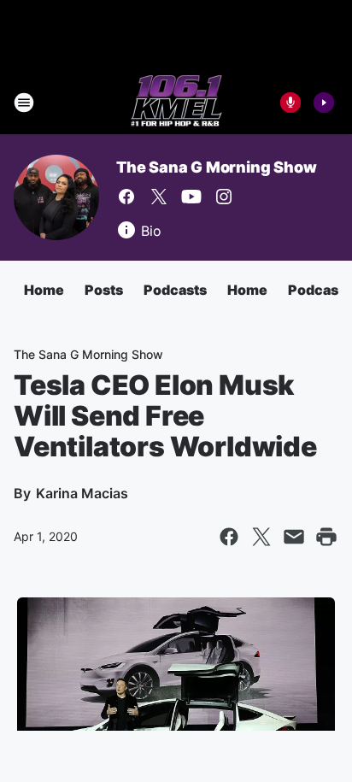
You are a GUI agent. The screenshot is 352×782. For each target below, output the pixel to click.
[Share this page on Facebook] (229, 537)
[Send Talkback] (290, 102)
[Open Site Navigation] (24, 102)
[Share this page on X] (261, 537)
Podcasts (175, 289)
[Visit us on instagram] (224, 196)
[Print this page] (326, 537)
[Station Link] (176, 102)
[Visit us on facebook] (126, 196)
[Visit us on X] (159, 196)
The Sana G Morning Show (216, 167)
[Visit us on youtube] (191, 196)
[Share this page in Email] (294, 537)
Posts (104, 289)
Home (44, 289)
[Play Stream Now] (324, 102)
